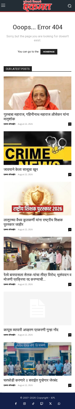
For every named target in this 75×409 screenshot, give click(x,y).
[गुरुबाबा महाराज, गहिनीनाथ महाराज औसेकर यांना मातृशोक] (37, 93)
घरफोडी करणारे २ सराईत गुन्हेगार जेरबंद (31, 380)
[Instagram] (24, 403)
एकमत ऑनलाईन (9, 123)
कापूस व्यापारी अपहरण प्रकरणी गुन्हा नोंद (31, 330)
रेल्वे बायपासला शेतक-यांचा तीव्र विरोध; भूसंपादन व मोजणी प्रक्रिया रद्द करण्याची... (37, 277)
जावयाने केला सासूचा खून (21, 169)
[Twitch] (41, 403)
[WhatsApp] (59, 403)
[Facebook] (16, 403)
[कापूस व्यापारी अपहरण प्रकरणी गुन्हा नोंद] (37, 308)
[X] (50, 403)
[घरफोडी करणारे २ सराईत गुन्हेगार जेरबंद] (37, 359)
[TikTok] (33, 403)
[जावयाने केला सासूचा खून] (37, 148)
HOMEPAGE (49, 51)
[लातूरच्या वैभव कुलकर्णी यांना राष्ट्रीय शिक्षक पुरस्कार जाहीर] (37, 198)
